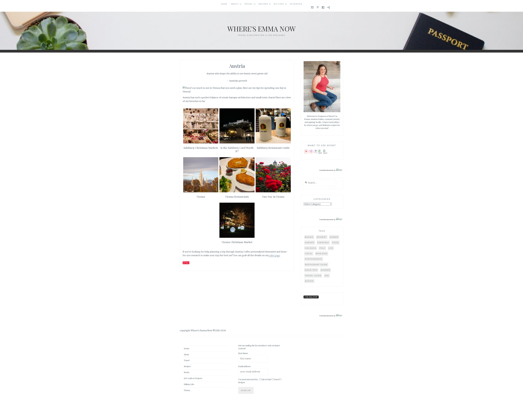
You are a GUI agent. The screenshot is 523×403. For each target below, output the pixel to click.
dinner (334, 237)
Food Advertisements (326, 170)
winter (309, 281)
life (331, 248)
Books (186, 372)
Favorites (296, 4)
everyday (323, 242)
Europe (309, 242)
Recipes (263, 4)
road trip (311, 270)
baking (309, 237)
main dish (322, 253)
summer (325, 270)
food (335, 242)
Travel (248, 4)
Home (224, 4)
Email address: (244, 366)
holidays (310, 248)
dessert (322, 237)
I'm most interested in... (248, 380)
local (309, 253)
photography (313, 259)
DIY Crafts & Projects (193, 378)
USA (327, 276)
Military (279, 4)
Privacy (187, 390)
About (235, 4)
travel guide (313, 276)
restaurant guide (316, 264)
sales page (274, 255)
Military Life (189, 384)
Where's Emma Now (261, 28)
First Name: (243, 353)
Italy (322, 248)
